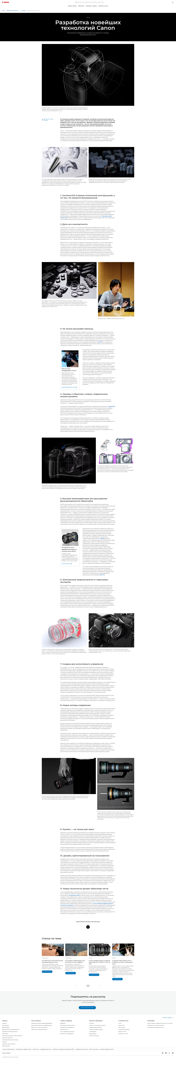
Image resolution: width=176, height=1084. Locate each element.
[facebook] (162, 1053)
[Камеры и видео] (77, 6)
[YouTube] (172, 1053)
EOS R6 (102, 538)
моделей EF (111, 406)
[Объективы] (84, 6)
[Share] (88, 927)
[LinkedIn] (166, 1053)
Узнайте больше (47, 971)
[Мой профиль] (173, 2)
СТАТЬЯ (88, 17)
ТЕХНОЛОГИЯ (45, 958)
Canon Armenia (6, 1053)
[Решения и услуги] (108, 6)
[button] (76, 986)
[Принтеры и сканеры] (97, 6)
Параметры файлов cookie (106, 1049)
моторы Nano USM (74, 895)
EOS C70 (102, 575)
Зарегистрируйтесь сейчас (87, 1007)
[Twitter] (169, 1053)
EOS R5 (100, 342)
